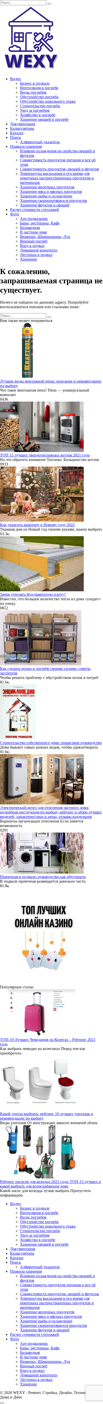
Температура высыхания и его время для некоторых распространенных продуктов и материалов (57, 178)
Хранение (28, 259)
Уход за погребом (35, 110)
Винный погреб (33, 241)
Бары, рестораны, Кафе (40, 223)
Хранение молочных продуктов (47, 187)
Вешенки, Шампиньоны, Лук (45, 237)
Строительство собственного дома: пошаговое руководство (51, 743)
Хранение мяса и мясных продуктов (51, 191)
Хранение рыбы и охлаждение (46, 196)
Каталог (17, 133)
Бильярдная (30, 227)
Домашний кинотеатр (38, 250)
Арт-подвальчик (34, 218)
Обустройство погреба (39, 97)
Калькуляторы (22, 128)
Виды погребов (33, 92)
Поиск (15, 137)
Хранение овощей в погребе (44, 119)
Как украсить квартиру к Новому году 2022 (37, 525)
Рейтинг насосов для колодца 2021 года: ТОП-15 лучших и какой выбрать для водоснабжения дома (50, 1184)
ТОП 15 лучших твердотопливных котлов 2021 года (45, 455)
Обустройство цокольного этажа (48, 101)
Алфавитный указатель (40, 142)
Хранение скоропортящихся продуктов (53, 200)
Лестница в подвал (36, 255)
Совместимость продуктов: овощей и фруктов (59, 169)
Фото (14, 214)
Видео (15, 79)
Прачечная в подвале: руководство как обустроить (43, 877)
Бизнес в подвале (35, 83)
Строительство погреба (40, 106)
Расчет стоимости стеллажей (34, 209)
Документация (22, 124)
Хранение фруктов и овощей (45, 205)
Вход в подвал (32, 246)
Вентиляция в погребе (39, 88)
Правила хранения (26, 146)
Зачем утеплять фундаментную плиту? (33, 594)
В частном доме (33, 232)
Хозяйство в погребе (37, 115)
